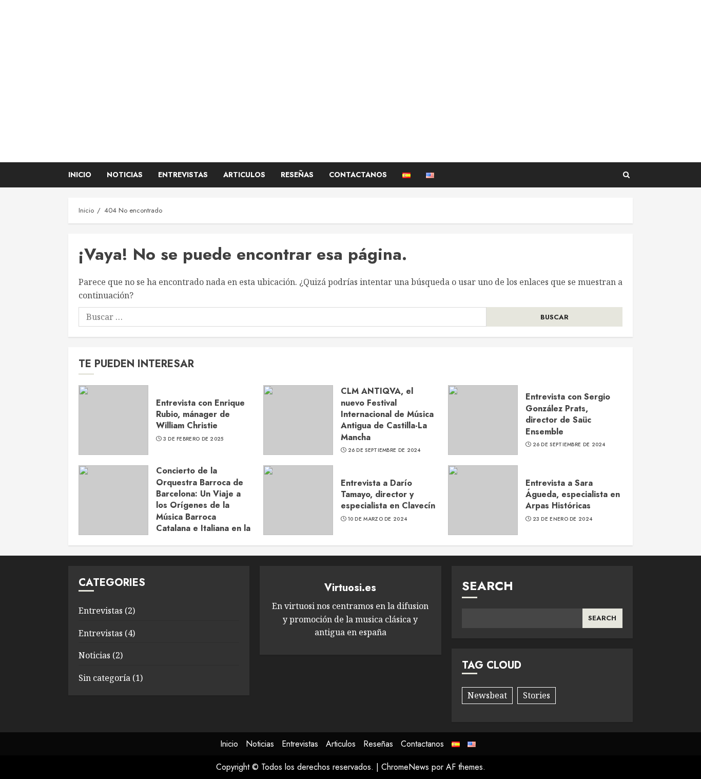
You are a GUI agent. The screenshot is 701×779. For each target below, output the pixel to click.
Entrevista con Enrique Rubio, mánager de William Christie (200, 414)
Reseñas (297, 174)
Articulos (244, 174)
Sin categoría (104, 677)
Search (487, 586)
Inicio (79, 174)
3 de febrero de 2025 (193, 439)
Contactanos (358, 174)
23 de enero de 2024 (563, 519)
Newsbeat (487, 695)
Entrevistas (183, 174)
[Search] (626, 175)
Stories (536, 695)
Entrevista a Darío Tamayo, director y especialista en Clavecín (388, 494)
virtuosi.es (350, 43)
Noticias (125, 174)
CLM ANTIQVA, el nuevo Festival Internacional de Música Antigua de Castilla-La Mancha (387, 414)
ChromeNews (405, 767)
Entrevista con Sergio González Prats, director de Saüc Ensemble (567, 414)
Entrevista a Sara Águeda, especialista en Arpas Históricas (572, 494)
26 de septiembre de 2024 (384, 450)
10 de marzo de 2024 (377, 519)
